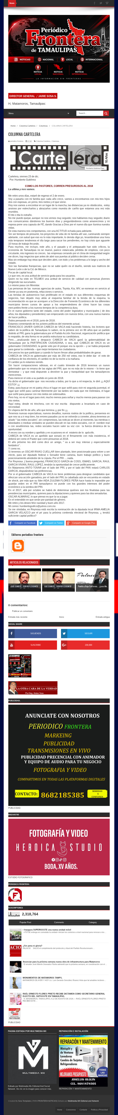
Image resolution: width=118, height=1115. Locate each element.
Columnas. (56, 141)
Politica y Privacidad (99, 1110)
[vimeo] (107, 3)
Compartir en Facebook (25, 523)
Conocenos (71, 1110)
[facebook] (95, 3)
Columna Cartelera (43, 141)
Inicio (61, 617)
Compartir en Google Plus (83, 523)
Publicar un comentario (22, 611)
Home (59, 1110)
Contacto (83, 1110)
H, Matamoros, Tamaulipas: (27, 103)
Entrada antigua (103, 617)
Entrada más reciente (17, 617)
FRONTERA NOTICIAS (47, 1101)
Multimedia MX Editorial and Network (83, 1101)
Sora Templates (24, 1101)
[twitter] (101, 3)
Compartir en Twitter (54, 523)
